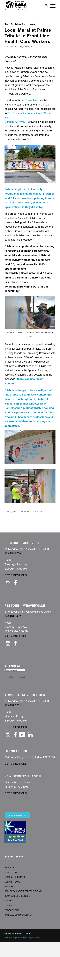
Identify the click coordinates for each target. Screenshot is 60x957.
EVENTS (8, 905)
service (27, 46)
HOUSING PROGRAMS (15, 877)
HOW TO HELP (11, 872)
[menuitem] (44, 6)
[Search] (44, 6)
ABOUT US (9, 867)
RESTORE (9, 886)
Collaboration (13, 46)
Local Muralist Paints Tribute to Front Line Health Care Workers (28, 35)
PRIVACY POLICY (12, 910)
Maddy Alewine (33, 511)
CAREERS (9, 900)
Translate (22, 677)
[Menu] (51, 6)
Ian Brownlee (29, 100)
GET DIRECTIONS (16, 575)
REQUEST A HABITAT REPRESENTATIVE (23, 891)
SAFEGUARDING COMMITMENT (19, 914)
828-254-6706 (13, 553)
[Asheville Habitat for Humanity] (25, 6)
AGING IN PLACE (12, 881)
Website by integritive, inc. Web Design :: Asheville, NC (24, 937)
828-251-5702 (13, 705)
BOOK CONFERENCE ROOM (17, 895)
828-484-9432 (13, 616)
